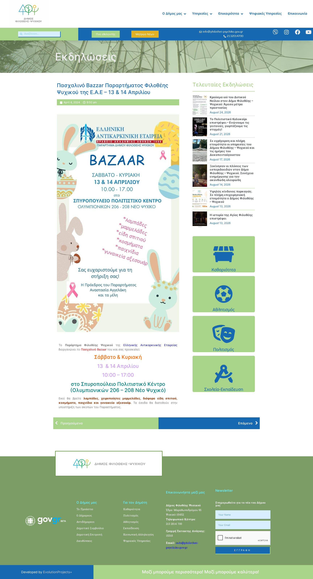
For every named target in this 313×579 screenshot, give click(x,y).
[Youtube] (308, 32)
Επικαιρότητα (228, 14)
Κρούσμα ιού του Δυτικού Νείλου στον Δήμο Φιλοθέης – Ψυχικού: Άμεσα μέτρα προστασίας (231, 102)
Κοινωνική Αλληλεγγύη (138, 534)
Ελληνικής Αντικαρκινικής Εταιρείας (150, 345)
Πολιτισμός (130, 515)
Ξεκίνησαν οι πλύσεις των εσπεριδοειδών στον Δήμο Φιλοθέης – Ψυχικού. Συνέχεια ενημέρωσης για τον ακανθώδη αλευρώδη (231, 173)
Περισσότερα (224, 263)
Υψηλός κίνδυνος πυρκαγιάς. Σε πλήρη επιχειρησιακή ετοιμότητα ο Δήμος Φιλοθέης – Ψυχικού (232, 197)
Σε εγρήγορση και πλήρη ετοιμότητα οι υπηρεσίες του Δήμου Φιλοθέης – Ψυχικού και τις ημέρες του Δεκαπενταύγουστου (232, 148)
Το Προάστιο (84, 509)
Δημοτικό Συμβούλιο (90, 528)
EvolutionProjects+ (57, 572)
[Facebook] (297, 32)
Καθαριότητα (131, 509)
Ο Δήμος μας (172, 14)
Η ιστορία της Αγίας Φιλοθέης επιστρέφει (231, 216)
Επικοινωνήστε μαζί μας (185, 492)
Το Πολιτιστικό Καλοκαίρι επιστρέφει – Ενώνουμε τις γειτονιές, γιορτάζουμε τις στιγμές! (229, 124)
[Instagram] (286, 32)
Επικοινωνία (297, 14)
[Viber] (275, 32)
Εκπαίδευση (131, 528)
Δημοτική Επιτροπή (89, 534)
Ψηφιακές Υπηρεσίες (265, 14)
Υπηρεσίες (200, 14)
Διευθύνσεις (84, 541)
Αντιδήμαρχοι (85, 522)
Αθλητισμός (131, 522)
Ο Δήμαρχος (84, 515)
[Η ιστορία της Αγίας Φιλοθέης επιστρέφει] (200, 219)
